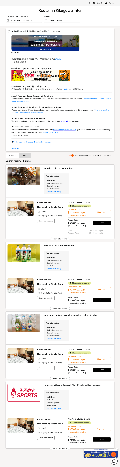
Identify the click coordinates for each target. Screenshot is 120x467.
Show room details (46, 221)
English (99, 3)
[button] (9, 208)
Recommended (44, 202)
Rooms (12, 155)
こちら (65, 89)
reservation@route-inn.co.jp (64, 129)
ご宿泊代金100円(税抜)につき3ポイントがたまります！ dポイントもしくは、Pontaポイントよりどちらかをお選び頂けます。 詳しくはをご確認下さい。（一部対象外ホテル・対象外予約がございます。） (60, 74)
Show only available (83, 155)
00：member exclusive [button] (80, 206)
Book (102, 223)
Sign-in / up (102, 212)
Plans (25, 155)
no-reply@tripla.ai (50, 132)
